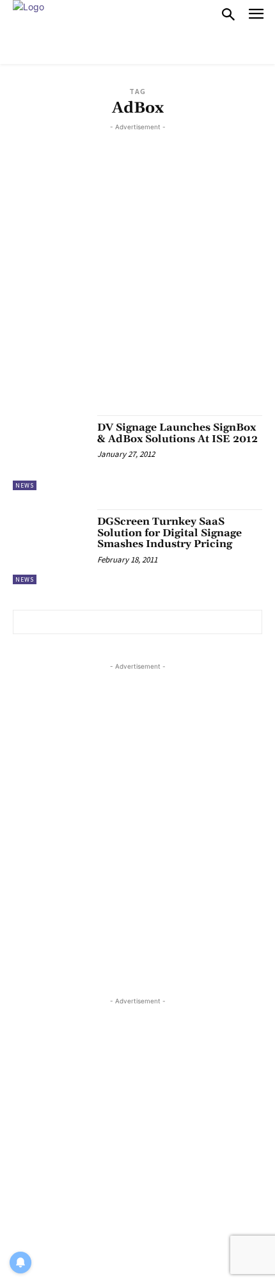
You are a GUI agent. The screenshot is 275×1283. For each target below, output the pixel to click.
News (24, 485)
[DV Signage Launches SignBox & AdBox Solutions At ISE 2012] (50, 452)
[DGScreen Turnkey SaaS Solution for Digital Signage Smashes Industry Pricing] (50, 546)
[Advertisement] (137, 271)
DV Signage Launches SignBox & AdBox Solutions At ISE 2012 (177, 433)
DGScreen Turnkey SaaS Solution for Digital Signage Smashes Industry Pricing (169, 532)
